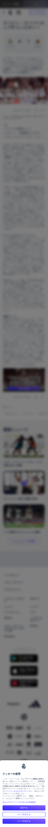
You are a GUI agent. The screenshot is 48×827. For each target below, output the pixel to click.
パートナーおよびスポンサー (17, 791)
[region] (24, 793)
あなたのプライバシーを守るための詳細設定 (19, 802)
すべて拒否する (24, 814)
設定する (24, 808)
